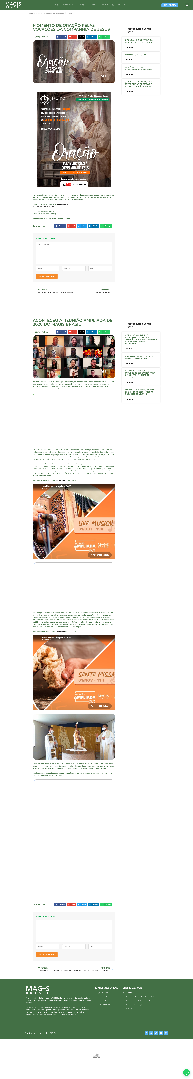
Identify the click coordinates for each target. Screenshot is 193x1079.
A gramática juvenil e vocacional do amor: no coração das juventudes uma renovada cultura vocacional (141, 339)
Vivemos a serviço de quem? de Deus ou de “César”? (140, 357)
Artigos (95, 5)
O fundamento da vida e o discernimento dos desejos (140, 41)
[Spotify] (156, 1033)
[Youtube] (151, 1033)
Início (57, 5)
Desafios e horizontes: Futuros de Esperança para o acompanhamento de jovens (140, 374)
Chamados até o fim (135, 55)
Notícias (83, 5)
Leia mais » (129, 47)
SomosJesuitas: (63, 204)
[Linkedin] (161, 1033)
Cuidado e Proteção (120, 5)
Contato (105, 5)
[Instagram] (166, 1033)
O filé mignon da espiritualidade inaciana (138, 68)
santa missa (60, 631)
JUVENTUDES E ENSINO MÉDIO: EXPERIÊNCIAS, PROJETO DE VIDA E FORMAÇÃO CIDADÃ (139, 84)
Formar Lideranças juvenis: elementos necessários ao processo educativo (140, 392)
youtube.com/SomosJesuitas (43, 207)
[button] (187, 5)
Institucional (68, 5)
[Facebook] (146, 1033)
